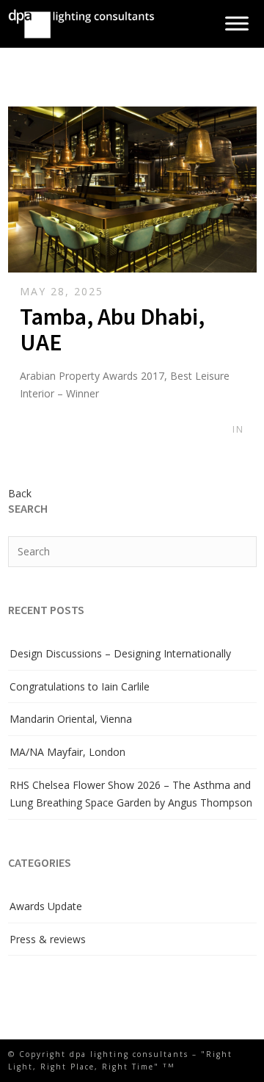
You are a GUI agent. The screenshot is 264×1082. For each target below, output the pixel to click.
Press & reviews (48, 939)
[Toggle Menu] (237, 24)
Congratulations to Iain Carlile (80, 686)
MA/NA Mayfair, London (67, 752)
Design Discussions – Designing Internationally (120, 653)
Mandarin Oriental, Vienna (71, 719)
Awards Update (46, 906)
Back (20, 493)
